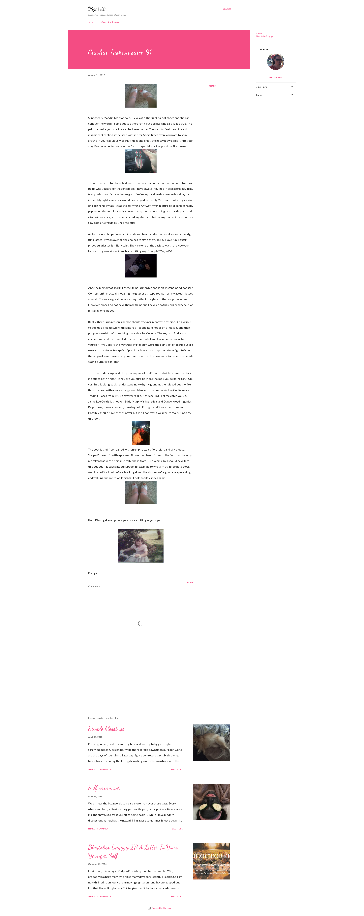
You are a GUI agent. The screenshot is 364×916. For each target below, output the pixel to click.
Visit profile (276, 77)
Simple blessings (106, 728)
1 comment (103, 828)
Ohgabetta (97, 9)
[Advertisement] (136, 681)
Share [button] (212, 86)
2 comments (104, 769)
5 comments (104, 896)
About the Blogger (110, 22)
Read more (177, 769)
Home (90, 22)
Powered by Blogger (161, 908)
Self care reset (104, 788)
